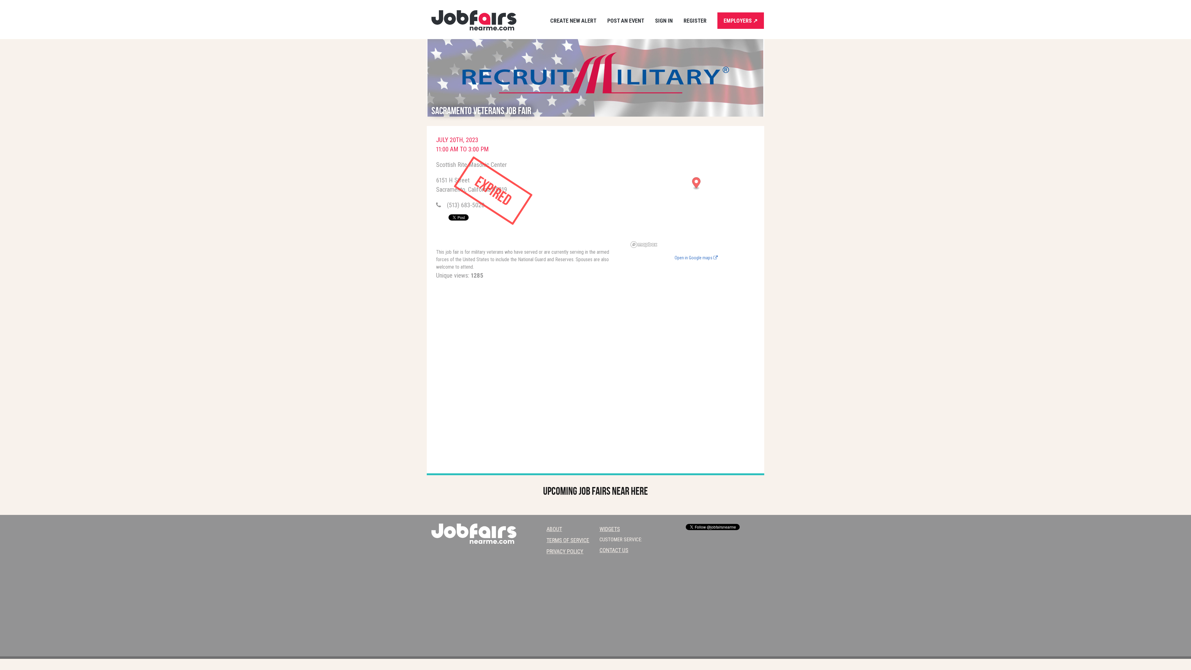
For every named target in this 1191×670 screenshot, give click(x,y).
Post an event (625, 20)
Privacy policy (564, 551)
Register (695, 20)
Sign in (664, 20)
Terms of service (567, 540)
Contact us (614, 550)
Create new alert (573, 20)
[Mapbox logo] (644, 244)
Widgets (610, 529)
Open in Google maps (694, 258)
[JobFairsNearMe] (473, 20)
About (554, 529)
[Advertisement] (696, 309)
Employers (741, 20)
